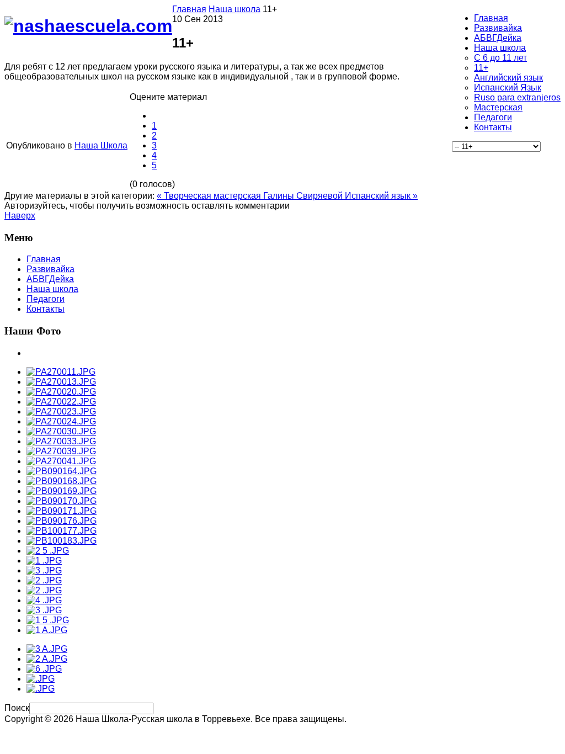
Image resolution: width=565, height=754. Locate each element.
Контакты (45, 309)
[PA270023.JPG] (61, 411)
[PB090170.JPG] (61, 501)
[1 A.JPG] (46, 630)
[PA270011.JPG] (60, 371)
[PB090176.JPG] (61, 520)
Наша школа (234, 9)
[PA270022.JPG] (61, 401)
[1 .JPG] (44, 560)
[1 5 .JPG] (47, 620)
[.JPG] (40, 678)
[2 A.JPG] (46, 658)
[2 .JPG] (44, 580)
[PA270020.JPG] (61, 391)
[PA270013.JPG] (61, 381)
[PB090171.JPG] (61, 511)
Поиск (16, 708)
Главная (189, 9)
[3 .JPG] (44, 570)
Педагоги (45, 299)
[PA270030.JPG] (61, 431)
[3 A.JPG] (46, 649)
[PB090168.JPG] (61, 481)
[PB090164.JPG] (61, 471)
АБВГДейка (50, 279)
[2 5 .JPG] (47, 550)
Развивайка (50, 269)
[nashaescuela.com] (88, 26)
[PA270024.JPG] (61, 421)
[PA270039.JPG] (61, 451)
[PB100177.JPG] (61, 530)
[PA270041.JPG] (61, 461)
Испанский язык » (381, 195)
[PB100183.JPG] (61, 540)
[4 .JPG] (44, 600)
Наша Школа (100, 145)
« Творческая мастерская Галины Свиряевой (251, 195)
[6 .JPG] (44, 668)
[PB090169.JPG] (61, 491)
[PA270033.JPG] (61, 441)
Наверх (19, 215)
